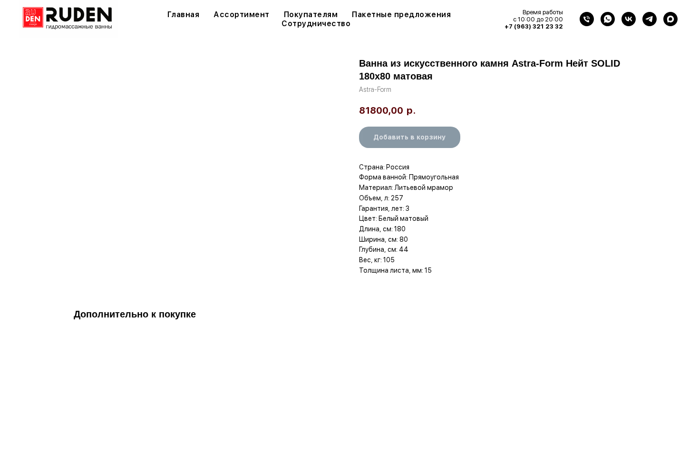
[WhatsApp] (608, 19)
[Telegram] (649, 19)
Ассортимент (242, 14)
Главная (183, 14)
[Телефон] (587, 19)
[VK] (628, 19)
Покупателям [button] (311, 14)
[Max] (670, 19)
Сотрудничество (316, 23)
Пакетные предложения (401, 14)
